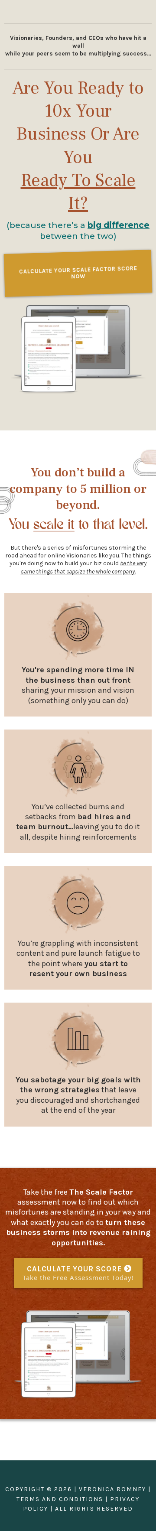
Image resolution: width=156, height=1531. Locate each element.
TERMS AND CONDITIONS (59, 1499)
